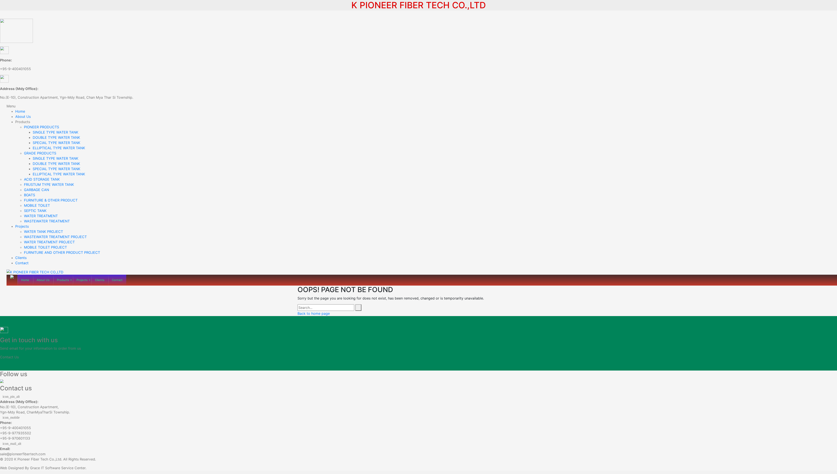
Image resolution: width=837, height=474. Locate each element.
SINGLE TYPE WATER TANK (55, 132)
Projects (22, 226)
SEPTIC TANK (35, 210)
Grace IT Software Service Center (57, 468)
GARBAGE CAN (36, 190)
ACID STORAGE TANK (42, 179)
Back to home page (314, 313)
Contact (22, 263)
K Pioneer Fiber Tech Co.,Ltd (37, 459)
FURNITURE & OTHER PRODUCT (51, 200)
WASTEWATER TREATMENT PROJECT (55, 237)
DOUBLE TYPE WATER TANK (56, 137)
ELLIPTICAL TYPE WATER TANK (59, 148)
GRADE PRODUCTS (40, 153)
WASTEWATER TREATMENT (47, 221)
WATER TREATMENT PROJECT (49, 242)
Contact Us (9, 357)
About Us (23, 116)
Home (20, 111)
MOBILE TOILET (37, 205)
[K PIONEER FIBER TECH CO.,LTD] (35, 271)
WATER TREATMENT (41, 216)
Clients (21, 258)
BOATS (29, 195)
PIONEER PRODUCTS (41, 127)
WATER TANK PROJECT (43, 231)
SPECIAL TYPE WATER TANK (56, 143)
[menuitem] (25, 280)
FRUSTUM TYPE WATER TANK (49, 184)
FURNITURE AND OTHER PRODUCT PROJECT (62, 252)
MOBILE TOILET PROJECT (45, 247)
